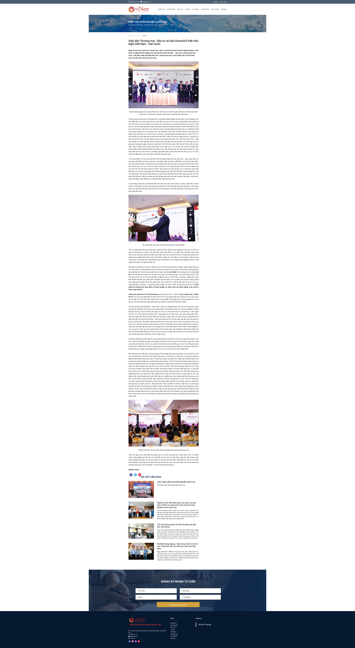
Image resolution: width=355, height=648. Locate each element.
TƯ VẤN (187, 9)
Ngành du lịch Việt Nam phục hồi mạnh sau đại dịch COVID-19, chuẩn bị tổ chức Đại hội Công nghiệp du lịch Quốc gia (176, 505)
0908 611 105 (134, 2)
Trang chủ (132, 35)
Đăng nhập (223, 2)
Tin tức (139, 35)
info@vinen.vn (146, 2)
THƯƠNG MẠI (205, 9)
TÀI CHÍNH (195, 9)
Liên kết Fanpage (204, 624)
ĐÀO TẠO (180, 9)
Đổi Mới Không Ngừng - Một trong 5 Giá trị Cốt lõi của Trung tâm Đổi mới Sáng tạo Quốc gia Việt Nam (177, 546)
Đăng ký (215, 2)
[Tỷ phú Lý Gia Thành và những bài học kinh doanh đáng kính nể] (141, 489)
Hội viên (223, 9)
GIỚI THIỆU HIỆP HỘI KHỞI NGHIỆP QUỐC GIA (176, 482)
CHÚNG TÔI (161, 9)
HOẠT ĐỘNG (215, 9)
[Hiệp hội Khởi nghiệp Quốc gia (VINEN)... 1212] (139, 9)
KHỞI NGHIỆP (171, 9)
